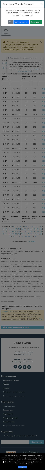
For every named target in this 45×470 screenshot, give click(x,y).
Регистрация (36, 22)
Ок (10, 22)
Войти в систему (21, 22)
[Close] (41, 4)
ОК (22, 467)
